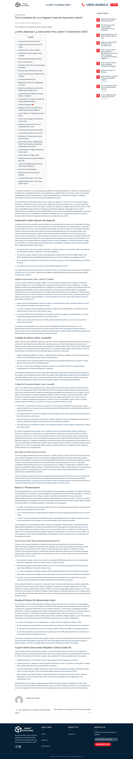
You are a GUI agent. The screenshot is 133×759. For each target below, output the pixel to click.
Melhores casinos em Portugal (108, 71)
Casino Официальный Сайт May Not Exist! (108, 95)
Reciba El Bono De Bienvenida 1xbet (30, 70)
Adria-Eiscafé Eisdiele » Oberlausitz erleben (109, 20)
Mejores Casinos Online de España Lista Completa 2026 (109, 43)
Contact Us (71, 734)
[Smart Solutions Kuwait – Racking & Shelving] (29, 4)
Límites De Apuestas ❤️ (26, 104)
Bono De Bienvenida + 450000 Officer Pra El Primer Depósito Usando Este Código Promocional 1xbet (30, 144)
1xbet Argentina (20, 15)
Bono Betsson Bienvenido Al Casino (30, 59)
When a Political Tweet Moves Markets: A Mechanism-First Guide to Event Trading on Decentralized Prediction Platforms (109, 54)
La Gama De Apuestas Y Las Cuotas (30, 178)
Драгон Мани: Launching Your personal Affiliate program (109, 77)
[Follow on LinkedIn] (19, 746)
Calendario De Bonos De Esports (29, 41)
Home (43, 734)
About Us (44, 740)
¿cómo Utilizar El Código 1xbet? (28, 155)
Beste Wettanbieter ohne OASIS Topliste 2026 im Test (109, 36)
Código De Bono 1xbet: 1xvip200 (29, 50)
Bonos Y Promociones (25, 62)
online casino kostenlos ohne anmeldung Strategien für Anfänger (108, 64)
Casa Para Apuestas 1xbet (26, 79)
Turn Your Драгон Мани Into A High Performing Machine (109, 87)
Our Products (45, 746)
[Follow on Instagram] (16, 746)
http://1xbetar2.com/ (21, 498)
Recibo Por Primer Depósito (27, 169)
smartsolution (36, 23)
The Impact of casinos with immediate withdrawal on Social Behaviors (108, 27)
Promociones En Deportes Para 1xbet (30, 130)
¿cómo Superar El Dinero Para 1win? (30, 133)
